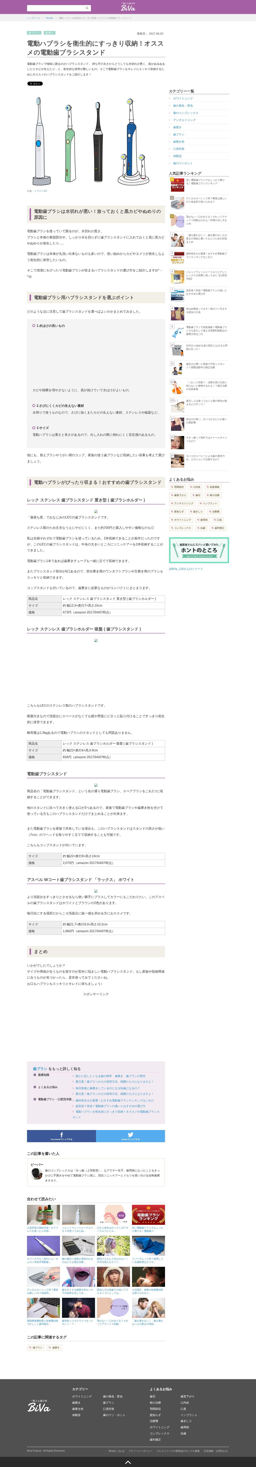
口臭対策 (178, 148)
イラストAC (40, 191)
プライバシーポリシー (141, 1451)
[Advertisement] (97, 358)
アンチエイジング (184, 120)
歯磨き (56, 1347)
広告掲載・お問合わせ (216, 1451)
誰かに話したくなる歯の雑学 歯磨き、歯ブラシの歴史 (111, 1076)
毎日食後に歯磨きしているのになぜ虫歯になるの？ (108, 1088)
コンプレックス (182, 528)
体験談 (177, 156)
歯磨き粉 (178, 141)
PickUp (49, 18)
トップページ (33, 18)
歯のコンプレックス (185, 112)
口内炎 (196, 487)
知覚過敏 (214, 487)
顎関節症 (179, 487)
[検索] (87, 8)
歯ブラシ (40, 1069)
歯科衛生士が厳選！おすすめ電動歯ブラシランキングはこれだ (115, 1100)
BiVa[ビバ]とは (117, 1451)
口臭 (219, 519)
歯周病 (204, 519)
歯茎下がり (180, 495)
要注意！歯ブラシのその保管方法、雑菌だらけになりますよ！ (115, 1081)
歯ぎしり (198, 511)
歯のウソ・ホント (114, 1415)
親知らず (179, 511)
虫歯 (202, 528)
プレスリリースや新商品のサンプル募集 (178, 1451)
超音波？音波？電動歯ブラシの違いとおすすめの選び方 (111, 1106)
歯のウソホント (183, 163)
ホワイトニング (183, 98)
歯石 (198, 495)
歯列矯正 (219, 528)
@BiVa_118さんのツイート (186, 568)
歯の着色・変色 (183, 105)
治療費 (215, 511)
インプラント (210, 503)
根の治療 (214, 495)
